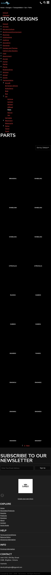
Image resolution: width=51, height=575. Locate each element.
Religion (6, 72)
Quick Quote (4, 525)
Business (6, 35)
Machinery (9, 120)
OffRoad (10, 107)
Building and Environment (12, 32)
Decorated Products (7, 511)
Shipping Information (8, 539)
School (5, 75)
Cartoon (10, 102)
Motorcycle (9, 123)
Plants (5, 67)
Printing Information (7, 549)
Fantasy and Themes (10, 48)
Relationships (8, 69)
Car (25, 7)
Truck (7, 131)
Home (2, 7)
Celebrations (7, 37)
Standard (6, 15)
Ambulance (9, 88)
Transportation (18, 7)
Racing (9, 112)
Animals (6, 26)
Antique (10, 99)
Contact (3, 523)
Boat (6, 91)
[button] (44, 2)
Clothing (6, 40)
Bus (6, 94)
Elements (6, 45)
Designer (3, 518)
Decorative (6, 43)
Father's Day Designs (10, 51)
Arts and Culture (8, 29)
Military (10, 104)
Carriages (8, 118)
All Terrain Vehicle (11, 86)
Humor (5, 61)
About (2, 520)
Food (4, 53)
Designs (9, 7)
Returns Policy (5, 537)
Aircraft (7, 83)
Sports (5, 77)
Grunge (5, 59)
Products (3, 515)
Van (8, 115)
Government (7, 56)
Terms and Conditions (8, 535)
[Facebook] (2, 495)
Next (28, 445)
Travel (7, 128)
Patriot (5, 64)
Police (7, 126)
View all (5, 13)
